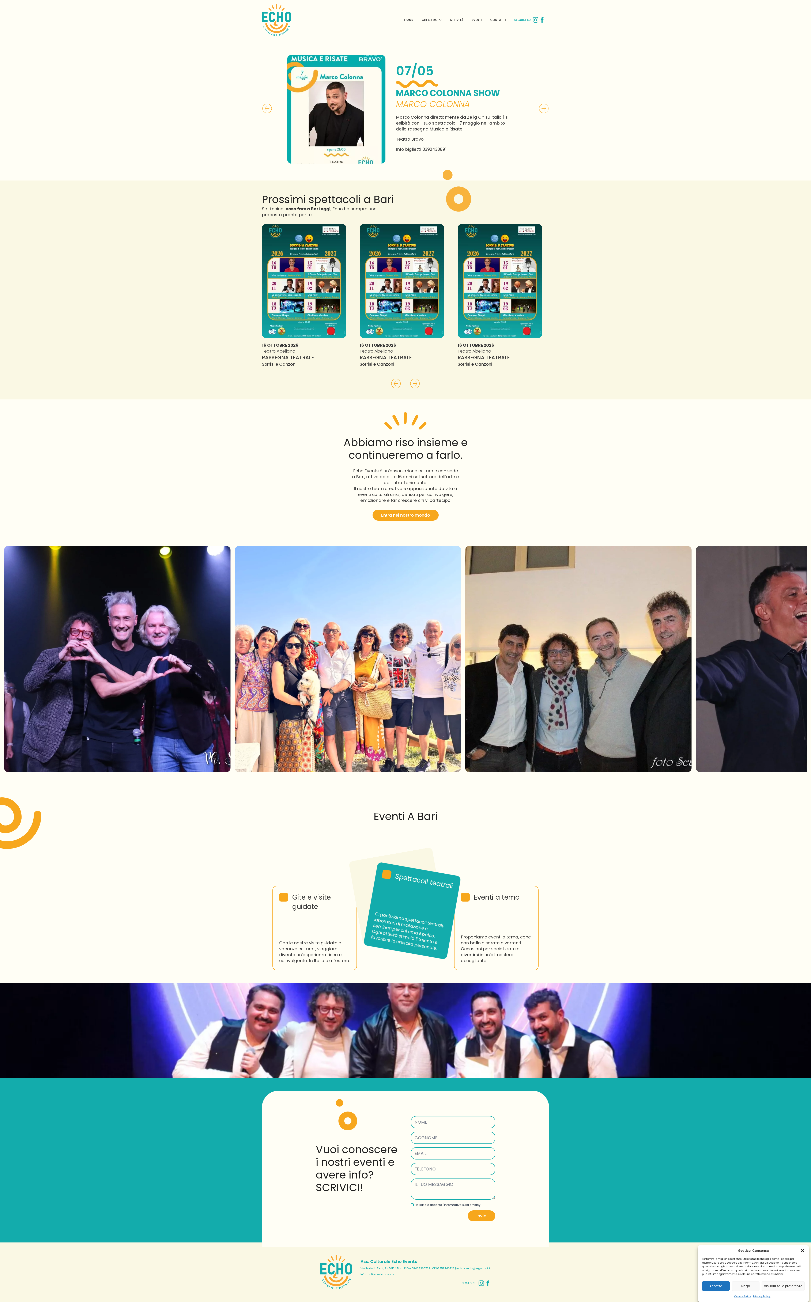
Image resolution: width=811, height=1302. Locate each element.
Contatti (498, 20)
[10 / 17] (349, 730)
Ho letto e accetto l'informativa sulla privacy (447, 1276)
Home (408, 20)
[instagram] (535, 20)
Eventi (477, 20)
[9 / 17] (118, 730)
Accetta (716, 1286)
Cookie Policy (742, 1296)
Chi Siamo (430, 20)
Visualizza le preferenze (783, 1286)
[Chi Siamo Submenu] (442, 19)
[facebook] (542, 20)
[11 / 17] (579, 730)
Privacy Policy (761, 1296)
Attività (456, 20)
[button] (802, 1251)
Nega (745, 1286)
